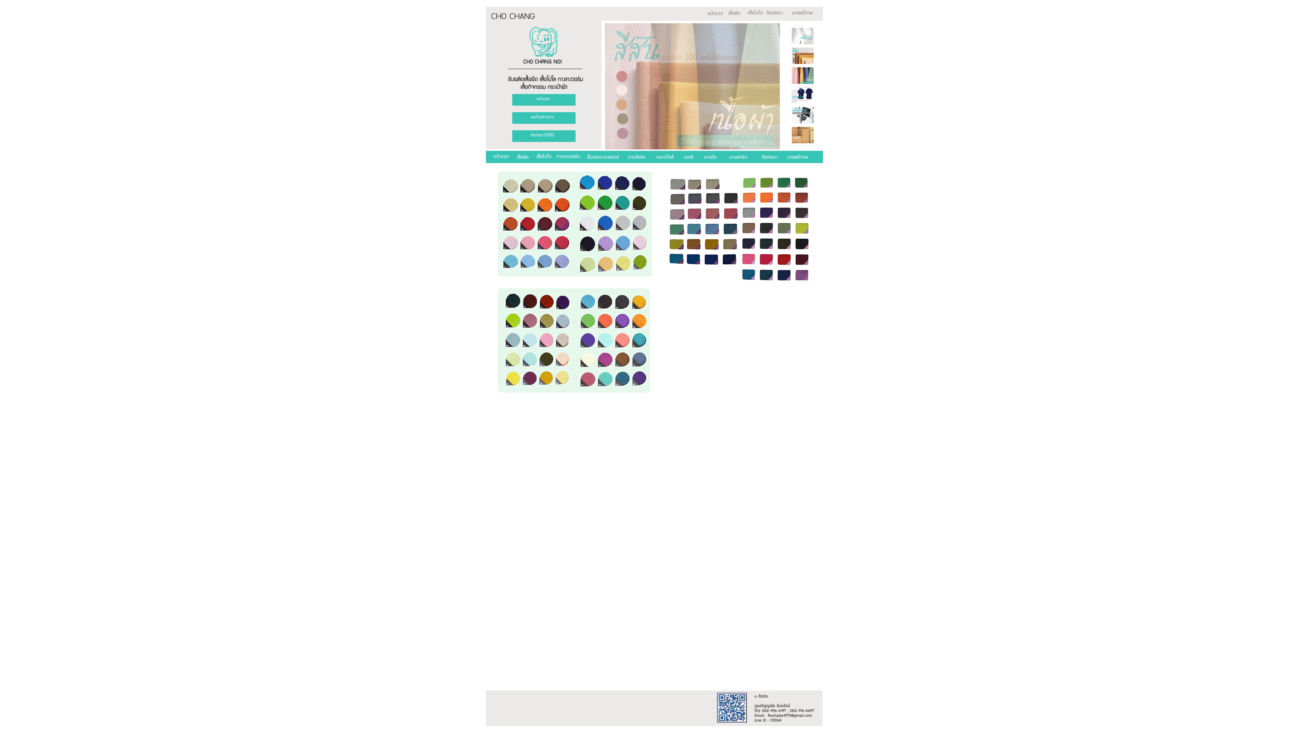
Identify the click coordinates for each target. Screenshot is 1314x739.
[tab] (803, 36)
